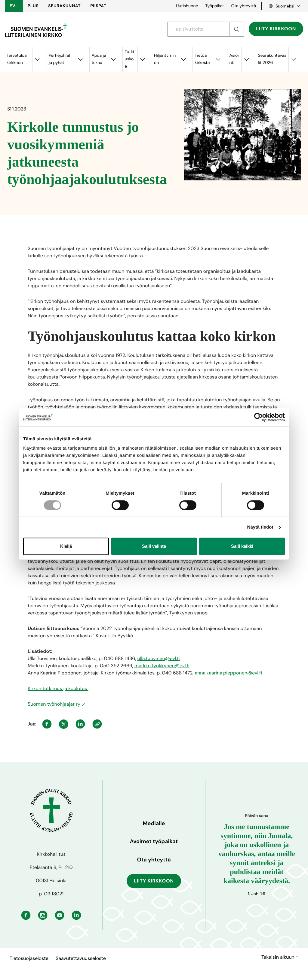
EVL (14, 6)
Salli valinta (154, 546)
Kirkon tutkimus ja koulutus (58, 688)
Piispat (98, 6)
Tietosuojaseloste (29, 958)
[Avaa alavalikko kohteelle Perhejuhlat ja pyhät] (80, 59)
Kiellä (66, 546)
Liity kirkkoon (276, 29)
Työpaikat (214, 6)
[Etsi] (236, 29)
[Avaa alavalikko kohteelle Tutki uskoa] (142, 59)
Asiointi (234, 59)
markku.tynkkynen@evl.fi (161, 665)
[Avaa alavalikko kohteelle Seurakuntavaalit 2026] (293, 59)
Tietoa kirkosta (202, 59)
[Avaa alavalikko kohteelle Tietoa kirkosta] (218, 59)
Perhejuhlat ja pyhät (59, 59)
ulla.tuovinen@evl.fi (158, 658)
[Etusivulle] (36, 30)
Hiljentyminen (165, 59)
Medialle (154, 823)
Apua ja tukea (98, 59)
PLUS (33, 6)
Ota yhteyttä (243, 6)
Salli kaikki (242, 546)
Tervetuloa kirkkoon (17, 59)
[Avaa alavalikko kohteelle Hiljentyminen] (183, 59)
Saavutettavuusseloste (81, 958)
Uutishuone (187, 6)
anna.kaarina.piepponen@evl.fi (228, 673)
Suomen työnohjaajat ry (54, 704)
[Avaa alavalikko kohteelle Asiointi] (246, 59)
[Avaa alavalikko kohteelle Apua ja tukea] (113, 59)
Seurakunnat (64, 6)
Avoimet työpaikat (154, 841)
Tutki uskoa (129, 59)
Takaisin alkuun (278, 957)
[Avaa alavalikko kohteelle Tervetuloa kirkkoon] (37, 59)
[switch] (120, 505)
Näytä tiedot (260, 527)
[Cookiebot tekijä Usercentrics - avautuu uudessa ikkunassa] (258, 417)
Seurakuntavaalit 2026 (272, 59)
